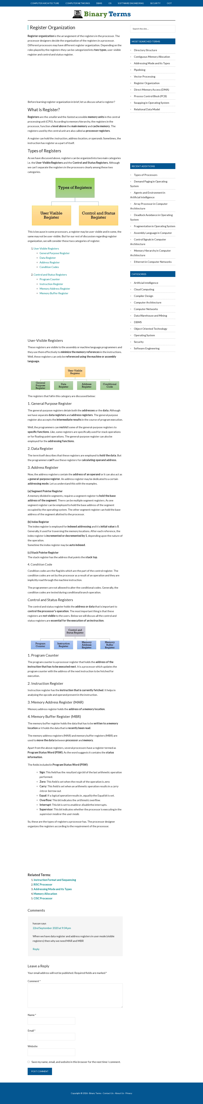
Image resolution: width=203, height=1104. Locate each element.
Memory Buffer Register (54, 293)
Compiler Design (143, 296)
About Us (119, 1093)
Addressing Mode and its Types (53, 889)
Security (139, 341)
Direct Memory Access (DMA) (151, 89)
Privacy (128, 1093)
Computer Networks (146, 309)
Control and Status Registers (50, 274)
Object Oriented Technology (150, 328)
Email (31, 1030)
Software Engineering (146, 348)
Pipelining (139, 69)
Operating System (144, 335)
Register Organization (147, 83)
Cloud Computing (144, 289)
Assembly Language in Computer (153, 232)
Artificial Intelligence (146, 282)
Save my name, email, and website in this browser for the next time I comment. (76, 1061)
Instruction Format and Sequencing (55, 879)
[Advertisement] (75, 78)
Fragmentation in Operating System (154, 226)
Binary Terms (95, 1093)
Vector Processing (144, 76)
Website (33, 1046)
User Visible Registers (46, 248)
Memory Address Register (55, 288)
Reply (36, 949)
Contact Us (108, 1093)
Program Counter (50, 279)
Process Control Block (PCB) (150, 96)
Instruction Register (51, 284)
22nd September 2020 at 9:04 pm (52, 928)
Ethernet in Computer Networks (153, 261)
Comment (34, 981)
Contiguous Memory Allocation (152, 56)
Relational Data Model (147, 109)
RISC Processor (43, 884)
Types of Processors (145, 174)
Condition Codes (49, 267)
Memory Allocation (45, 893)
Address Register (50, 262)
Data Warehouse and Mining (150, 315)
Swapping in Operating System (151, 102)
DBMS (138, 322)
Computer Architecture (147, 302)
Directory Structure (145, 50)
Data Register (48, 257)
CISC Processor (43, 898)
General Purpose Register (55, 253)
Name (32, 1015)
